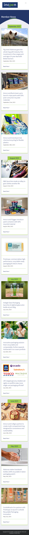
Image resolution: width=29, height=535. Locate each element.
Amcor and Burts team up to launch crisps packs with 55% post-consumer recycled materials (13, 96)
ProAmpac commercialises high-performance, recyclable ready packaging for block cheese (14, 261)
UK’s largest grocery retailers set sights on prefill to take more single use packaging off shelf (14, 383)
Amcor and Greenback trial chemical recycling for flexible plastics (13, 140)
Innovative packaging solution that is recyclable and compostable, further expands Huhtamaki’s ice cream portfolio (14, 345)
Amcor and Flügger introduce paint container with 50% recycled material (13, 221)
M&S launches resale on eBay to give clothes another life (14, 182)
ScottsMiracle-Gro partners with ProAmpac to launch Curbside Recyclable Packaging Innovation (14, 510)
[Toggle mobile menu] (26, 3)
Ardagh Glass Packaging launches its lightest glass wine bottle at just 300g (13, 305)
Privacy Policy (17, 533)
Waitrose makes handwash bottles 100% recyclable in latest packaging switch (14, 471)
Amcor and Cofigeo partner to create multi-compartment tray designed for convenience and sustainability (14, 427)
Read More (6, 66)
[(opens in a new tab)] (14, 37)
